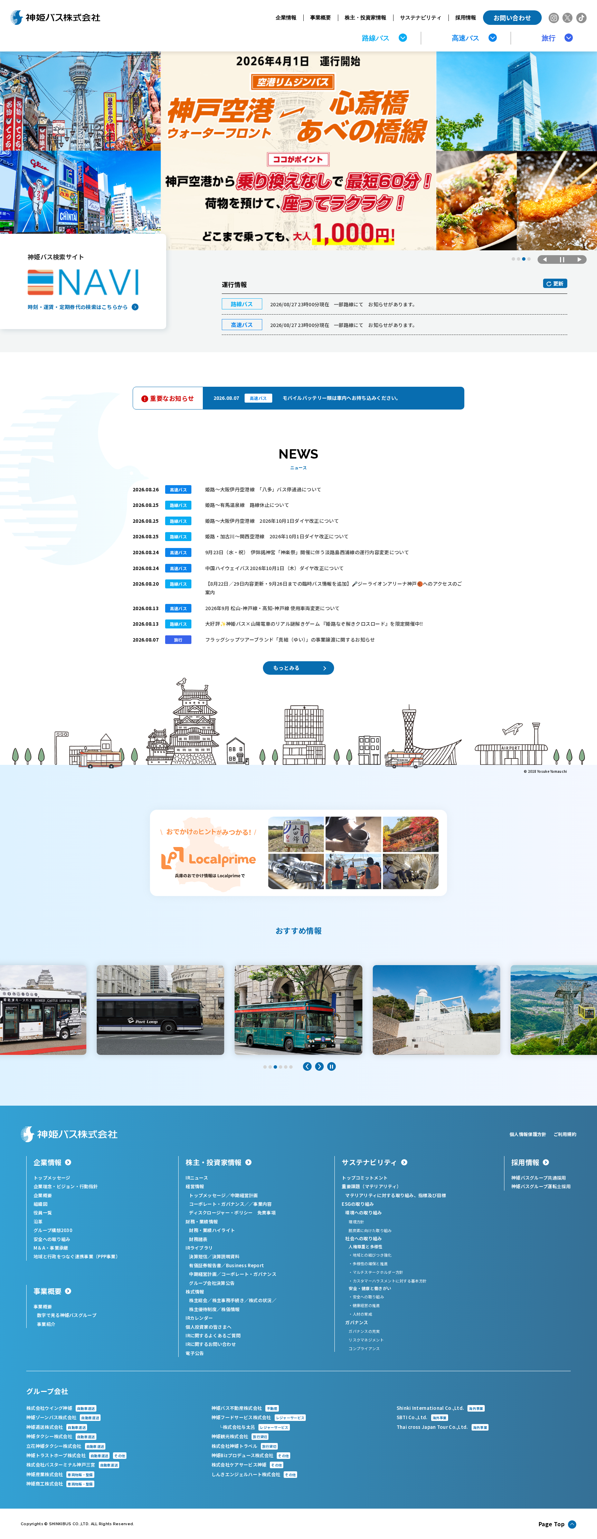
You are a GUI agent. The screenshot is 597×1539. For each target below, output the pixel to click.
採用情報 (465, 17)
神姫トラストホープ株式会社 (75, 1455)
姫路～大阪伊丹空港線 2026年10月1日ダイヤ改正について (272, 520)
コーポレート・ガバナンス (248, 1274)
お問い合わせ (512, 17)
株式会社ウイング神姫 (60, 1408)
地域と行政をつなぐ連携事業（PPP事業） (77, 1256)
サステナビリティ (421, 17)
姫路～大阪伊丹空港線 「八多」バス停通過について (263, 489)
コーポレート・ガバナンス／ (219, 1204)
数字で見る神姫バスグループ (66, 1315)
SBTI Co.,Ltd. (422, 1417)
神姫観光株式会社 (239, 1436)
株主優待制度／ (205, 1309)
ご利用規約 (565, 1134)
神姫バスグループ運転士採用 (541, 1186)
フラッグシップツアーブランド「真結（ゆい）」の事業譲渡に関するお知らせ (290, 639)
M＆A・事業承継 (51, 1247)
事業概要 (320, 17)
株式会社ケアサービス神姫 (246, 1464)
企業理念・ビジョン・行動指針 (66, 1186)
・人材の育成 (360, 1314)
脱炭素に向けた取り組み (370, 1230)
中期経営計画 (244, 1195)
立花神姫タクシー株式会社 (65, 1446)
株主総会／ (200, 1300)
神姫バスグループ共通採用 (538, 1177)
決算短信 (198, 1256)
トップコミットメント (365, 1177)
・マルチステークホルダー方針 (376, 1272)
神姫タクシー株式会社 (60, 1436)
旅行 (549, 38)
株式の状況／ (262, 1300)
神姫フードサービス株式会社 (257, 1417)
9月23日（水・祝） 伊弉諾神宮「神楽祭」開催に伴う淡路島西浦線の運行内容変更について (307, 552)
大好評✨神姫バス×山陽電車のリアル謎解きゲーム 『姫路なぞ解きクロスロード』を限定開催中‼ (314, 623)
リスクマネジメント (366, 1340)
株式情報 (195, 1291)
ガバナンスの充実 (364, 1331)
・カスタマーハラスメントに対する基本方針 (388, 1280)
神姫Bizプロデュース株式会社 (250, 1455)
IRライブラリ (199, 1247)
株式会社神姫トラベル (243, 1446)
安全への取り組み (52, 1239)
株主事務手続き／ (230, 1300)
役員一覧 (43, 1212)
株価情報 (230, 1309)
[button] (513, 259)
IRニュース (197, 1177)
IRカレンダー (199, 1318)
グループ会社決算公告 (212, 1283)
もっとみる (286, 667)
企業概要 (43, 1195)
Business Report (245, 1265)
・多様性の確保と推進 (368, 1263)
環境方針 (356, 1221)
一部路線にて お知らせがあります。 (343, 304)
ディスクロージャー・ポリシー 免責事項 (232, 1212)
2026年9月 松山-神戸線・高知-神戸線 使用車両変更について (272, 608)
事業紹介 (46, 1324)
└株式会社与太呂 (253, 1427)
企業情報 (286, 17)
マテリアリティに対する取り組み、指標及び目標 (395, 1195)
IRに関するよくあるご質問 (213, 1335)
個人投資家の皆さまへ (208, 1327)
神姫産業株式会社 (59, 1474)
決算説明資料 (226, 1256)
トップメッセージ (52, 1177)
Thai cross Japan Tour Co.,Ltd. (442, 1427)
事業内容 (262, 1204)
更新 (558, 283)
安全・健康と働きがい (370, 1288)
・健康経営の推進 (364, 1305)
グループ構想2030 (53, 1230)
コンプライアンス (364, 1348)
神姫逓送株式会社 (56, 1427)
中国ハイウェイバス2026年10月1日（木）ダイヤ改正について (274, 568)
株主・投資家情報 (365, 17)
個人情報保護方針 (528, 1134)
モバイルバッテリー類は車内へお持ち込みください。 (342, 397)
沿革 (38, 1221)
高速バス (466, 38)
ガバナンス (356, 1322)
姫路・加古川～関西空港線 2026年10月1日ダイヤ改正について (277, 536)
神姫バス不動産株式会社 (244, 1408)
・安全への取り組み (366, 1296)
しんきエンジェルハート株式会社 (253, 1474)
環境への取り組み (363, 1212)
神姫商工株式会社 (59, 1483)
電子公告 (195, 1353)
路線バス (376, 38)
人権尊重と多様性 (365, 1246)
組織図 (40, 1204)
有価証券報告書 (205, 1265)
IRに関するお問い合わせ (211, 1344)
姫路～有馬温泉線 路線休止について (247, 504)
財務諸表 (198, 1239)
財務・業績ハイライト (212, 1230)
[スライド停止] (562, 259)
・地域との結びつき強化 (370, 1255)
